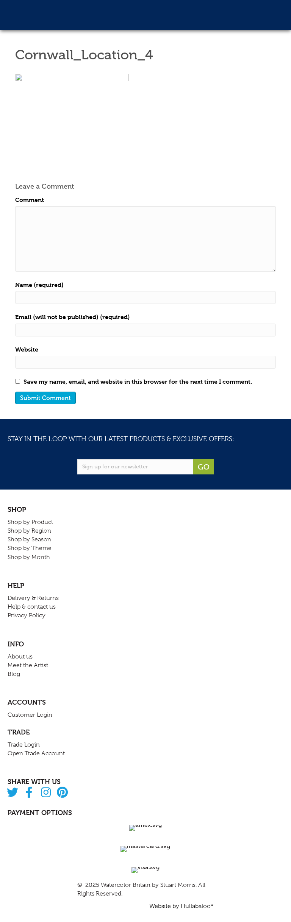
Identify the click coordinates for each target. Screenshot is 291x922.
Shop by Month (29, 557)
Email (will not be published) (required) (72, 317)
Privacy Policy (26, 615)
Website (26, 349)
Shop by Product (30, 522)
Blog (14, 674)
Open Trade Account (36, 753)
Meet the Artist (28, 665)
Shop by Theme (30, 548)
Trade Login (24, 744)
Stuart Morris (178, 885)
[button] (12, 793)
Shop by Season (29, 539)
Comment (29, 199)
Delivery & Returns (33, 598)
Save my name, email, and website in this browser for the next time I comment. (137, 381)
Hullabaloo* (197, 906)
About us (20, 656)
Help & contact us (32, 606)
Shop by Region (29, 530)
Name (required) (39, 284)
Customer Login (30, 714)
